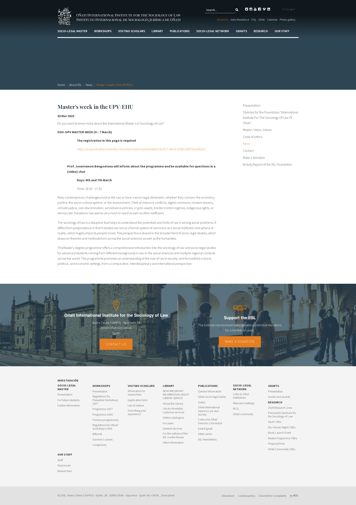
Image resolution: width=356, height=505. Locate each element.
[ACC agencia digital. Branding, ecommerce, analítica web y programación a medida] (294, 496)
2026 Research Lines (280, 408)
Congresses (99, 445)
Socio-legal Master (72, 31)
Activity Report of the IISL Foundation (267, 164)
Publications (180, 31)
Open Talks (274, 422)
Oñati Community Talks (281, 449)
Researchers (64, 471)
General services (172, 428)
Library (157, 31)
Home (61, 85)
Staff (60, 460)
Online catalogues (173, 417)
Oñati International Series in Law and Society (209, 411)
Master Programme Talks (282, 438)
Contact (248, 150)
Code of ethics (252, 137)
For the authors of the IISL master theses (175, 435)
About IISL (222, 19)
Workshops (102, 31)
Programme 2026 (103, 414)
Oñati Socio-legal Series (212, 397)
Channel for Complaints (272, 496)
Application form (138, 400)
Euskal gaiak (205, 428)
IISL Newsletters (207, 439)
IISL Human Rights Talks (281, 427)
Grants (241, 31)
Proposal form (276, 443)
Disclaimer (228, 496)
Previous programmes (105, 420)
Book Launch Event (279, 432)
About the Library (173, 403)
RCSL (236, 408)
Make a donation (254, 157)
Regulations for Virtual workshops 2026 (105, 426)
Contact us (116, 344)
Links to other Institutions (241, 395)
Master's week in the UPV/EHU (115, 85)
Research (261, 31)
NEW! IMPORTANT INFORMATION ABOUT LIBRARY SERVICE (176, 394)
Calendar (272, 19)
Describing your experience (137, 412)
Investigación (67, 380)
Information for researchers (136, 392)
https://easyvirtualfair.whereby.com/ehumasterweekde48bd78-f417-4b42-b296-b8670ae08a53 (141, 149)
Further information (68, 405)
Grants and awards (279, 397)
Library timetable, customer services (173, 410)
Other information (173, 442)
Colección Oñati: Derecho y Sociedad (210, 421)
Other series (205, 434)
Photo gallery (287, 19)
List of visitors (136, 405)
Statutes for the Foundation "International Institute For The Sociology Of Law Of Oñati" (270, 117)
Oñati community (243, 414)
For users (168, 423)
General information (209, 391)
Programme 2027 (103, 409)
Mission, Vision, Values (257, 130)
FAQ (253, 19)
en (291, 9)
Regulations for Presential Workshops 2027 (105, 400)
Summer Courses (102, 439)
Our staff (282, 31)
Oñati (261, 19)
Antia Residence (240, 19)
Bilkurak (97, 434)
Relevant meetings (243, 403)
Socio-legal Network (212, 31)
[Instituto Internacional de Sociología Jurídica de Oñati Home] (119, 15)
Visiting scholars (131, 31)
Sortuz (202, 402)
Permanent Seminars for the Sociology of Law (282, 414)
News (89, 85)
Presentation (251, 105)
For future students (68, 400)
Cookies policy (246, 496)
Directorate (64, 465)
